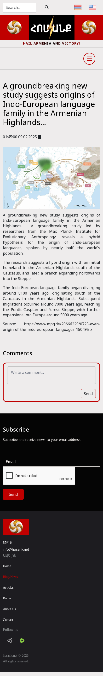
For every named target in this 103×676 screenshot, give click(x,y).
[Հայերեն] (77, 7)
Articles (8, 587)
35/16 (7, 542)
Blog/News (10, 577)
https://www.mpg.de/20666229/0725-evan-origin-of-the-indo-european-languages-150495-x (51, 326)
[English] (92, 7)
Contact (8, 620)
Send (88, 393)
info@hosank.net (16, 549)
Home (7, 566)
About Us (9, 609)
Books (7, 598)
